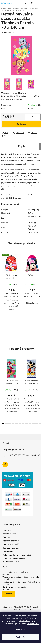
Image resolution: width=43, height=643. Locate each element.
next (40, 272)
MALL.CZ (27, 610)
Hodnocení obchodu (10, 548)
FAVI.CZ (27, 607)
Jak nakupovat (8, 530)
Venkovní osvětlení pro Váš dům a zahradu (20, 577)
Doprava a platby (9, 533)
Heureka (35, 607)
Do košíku (21, 124)
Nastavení (20, 629)
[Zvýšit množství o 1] (38, 117)
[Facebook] (5, 464)
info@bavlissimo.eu (16, 449)
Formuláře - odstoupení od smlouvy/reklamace (13, 560)
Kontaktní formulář (10, 544)
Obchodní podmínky (10, 541)
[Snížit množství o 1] (27, 117)
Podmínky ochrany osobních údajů (16, 555)
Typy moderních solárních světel (16, 572)
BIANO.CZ (17, 610)
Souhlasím (20, 637)
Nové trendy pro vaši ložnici (14, 587)
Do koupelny (33, 209)
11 (40, 423)
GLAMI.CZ (18, 607)
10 (36, 423)
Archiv (9, 593)
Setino (11, 32)
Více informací (33, 623)
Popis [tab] (21, 146)
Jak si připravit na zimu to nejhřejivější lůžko (21, 582)
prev (2, 272)
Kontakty (6, 537)
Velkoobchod (7, 551)
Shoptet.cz (8, 607)
